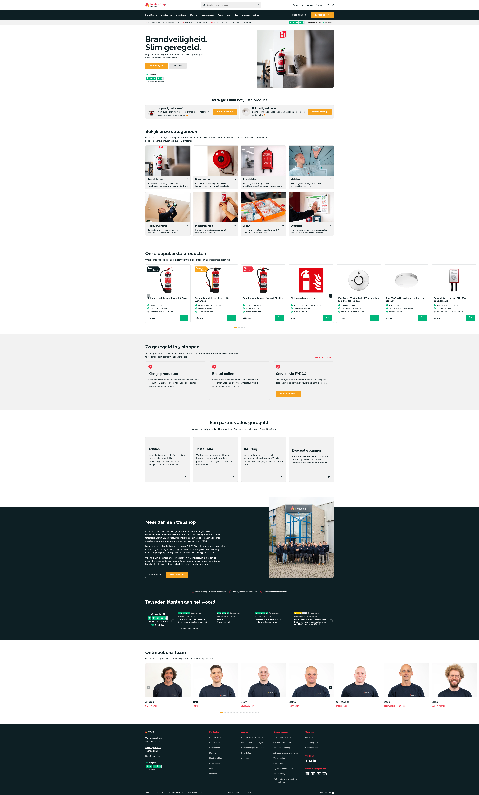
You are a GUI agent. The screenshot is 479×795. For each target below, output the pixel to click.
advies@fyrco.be (153, 747)
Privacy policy (279, 774)
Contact (310, 5)
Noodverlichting (215, 758)
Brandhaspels (215, 743)
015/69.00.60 (151, 751)
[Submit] (204, 4)
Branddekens (214, 748)
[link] (167, 167)
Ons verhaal (310, 737)
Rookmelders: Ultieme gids (252, 743)
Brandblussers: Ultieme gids (252, 737)
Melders (212, 753)
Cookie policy (279, 763)
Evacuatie (213, 774)
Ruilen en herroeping (281, 748)
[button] (151, 15)
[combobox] (231, 5)
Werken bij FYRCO (312, 743)
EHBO (211, 769)
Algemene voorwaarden (283, 769)
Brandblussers (215, 737)
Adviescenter (298, 5)
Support (319, 5)
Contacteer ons (311, 748)
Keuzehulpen (246, 753)
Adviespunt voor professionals (285, 753)
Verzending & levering (282, 737)
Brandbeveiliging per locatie (252, 748)
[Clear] (258, 4)
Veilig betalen (279, 758)
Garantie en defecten (282, 743)
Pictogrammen (215, 763)
